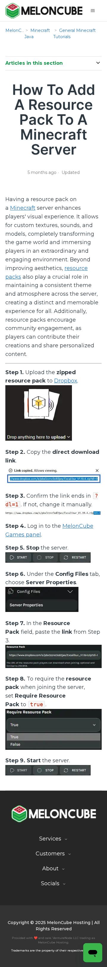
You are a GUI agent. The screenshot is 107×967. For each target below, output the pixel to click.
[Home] (43, 10)
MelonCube (17, 30)
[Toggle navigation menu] (92, 11)
